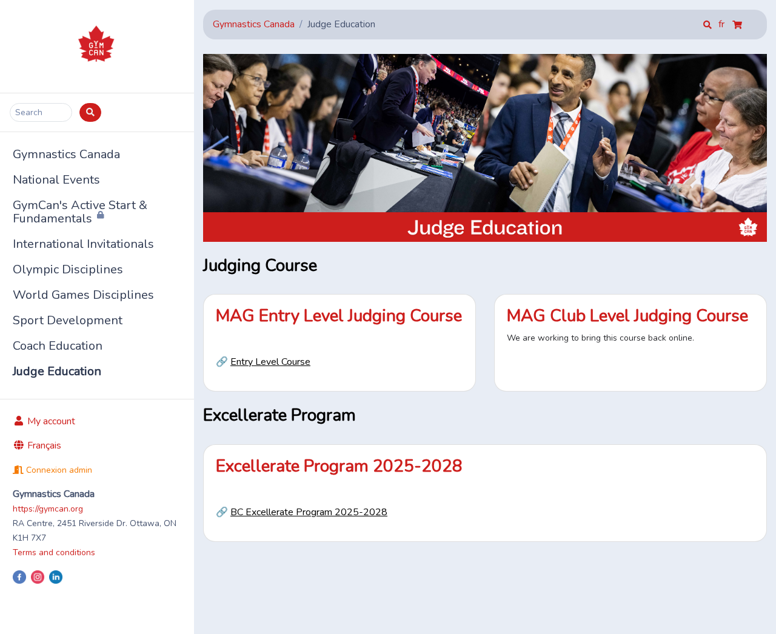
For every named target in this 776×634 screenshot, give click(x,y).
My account (50, 421)
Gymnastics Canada (66, 154)
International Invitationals (83, 244)
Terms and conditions (54, 552)
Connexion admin (58, 470)
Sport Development (67, 320)
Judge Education (57, 371)
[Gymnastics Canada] (97, 46)
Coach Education (57, 346)
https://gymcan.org (48, 509)
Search (28, 112)
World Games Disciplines (83, 295)
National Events (56, 180)
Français (43, 445)
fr (722, 24)
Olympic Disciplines (68, 269)
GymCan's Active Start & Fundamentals (80, 212)
